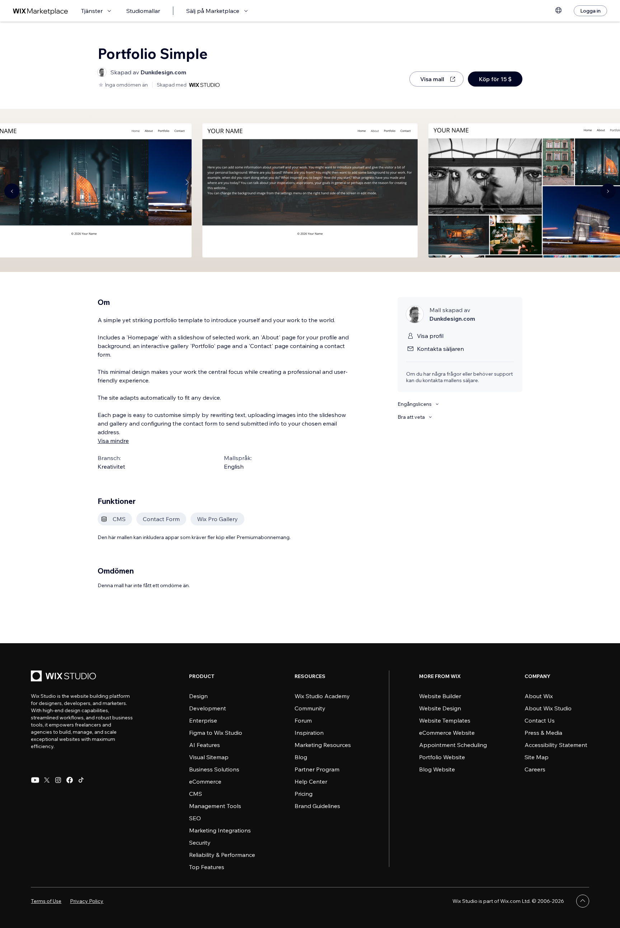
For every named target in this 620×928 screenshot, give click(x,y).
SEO (195, 818)
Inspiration (309, 732)
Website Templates (444, 720)
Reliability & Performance (222, 854)
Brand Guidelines (317, 805)
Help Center (311, 781)
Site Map (537, 757)
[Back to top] (582, 901)
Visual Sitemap (209, 757)
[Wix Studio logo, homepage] (64, 677)
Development (207, 708)
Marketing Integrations (220, 830)
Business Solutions (214, 769)
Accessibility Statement (556, 744)
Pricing (304, 793)
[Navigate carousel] (11, 191)
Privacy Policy (86, 901)
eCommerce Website (447, 732)
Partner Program (317, 769)
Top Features (206, 867)
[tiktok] (81, 780)
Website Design (440, 708)
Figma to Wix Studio (215, 732)
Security (200, 842)
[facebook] (69, 780)
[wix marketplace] (40, 11)
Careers (535, 769)
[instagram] (58, 780)
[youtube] (35, 780)
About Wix (539, 696)
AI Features (204, 744)
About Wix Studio (548, 708)
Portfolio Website (442, 757)
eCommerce (205, 781)
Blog (301, 757)
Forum (303, 720)
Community (310, 708)
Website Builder (440, 696)
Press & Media (543, 732)
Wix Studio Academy (322, 696)
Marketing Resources (323, 744)
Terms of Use (46, 901)
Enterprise (203, 720)
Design (198, 696)
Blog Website (437, 769)
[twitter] (46, 780)
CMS (195, 793)
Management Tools (215, 805)
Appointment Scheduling (453, 744)
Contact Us (540, 720)
